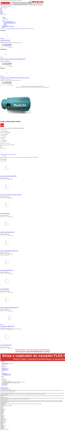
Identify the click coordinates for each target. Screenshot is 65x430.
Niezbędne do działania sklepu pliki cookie (7, 392)
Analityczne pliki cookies (3, 397)
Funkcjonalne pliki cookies (4, 394)
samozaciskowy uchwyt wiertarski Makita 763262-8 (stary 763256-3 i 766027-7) (14, 77)
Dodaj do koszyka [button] (2, 148)
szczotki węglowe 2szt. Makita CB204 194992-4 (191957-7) (11, 194)
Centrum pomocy (4, 370)
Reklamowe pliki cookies (3, 399)
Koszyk (1, 13)
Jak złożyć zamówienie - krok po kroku (7, 363)
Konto (1, 12)
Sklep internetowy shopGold (4, 388)
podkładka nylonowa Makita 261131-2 (7, 232)
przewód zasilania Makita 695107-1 (6, 270)
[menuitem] (33, 17)
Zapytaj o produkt (2, 154)
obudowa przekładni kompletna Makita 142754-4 (9, 250)
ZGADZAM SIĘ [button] (2, 406)
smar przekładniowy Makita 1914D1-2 (7, 326)
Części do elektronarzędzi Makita (8, 21)
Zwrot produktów (4, 373)
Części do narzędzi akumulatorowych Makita (10, 22)
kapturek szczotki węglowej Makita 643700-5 (8, 176)
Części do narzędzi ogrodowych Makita (9, 23)
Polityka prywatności (5, 369)
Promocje (5, 24)
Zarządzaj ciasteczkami (4, 387)
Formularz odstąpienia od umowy (6, 374)
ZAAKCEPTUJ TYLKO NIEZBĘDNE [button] (6, 405)
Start (1, 8)
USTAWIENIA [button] (2, 404)
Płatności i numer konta (5, 368)
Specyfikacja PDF (13, 154)
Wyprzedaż (5, 25)
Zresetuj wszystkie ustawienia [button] (4, 429)
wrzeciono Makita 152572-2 (5, 40)
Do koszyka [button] (11, 47)
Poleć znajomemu (8, 154)
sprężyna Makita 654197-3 (5, 213)
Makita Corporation (8, 44)
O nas (5, 18)
